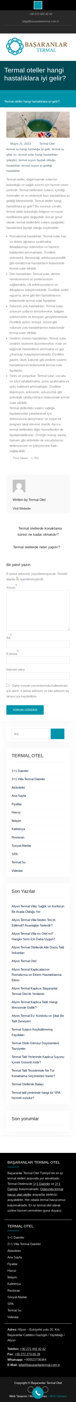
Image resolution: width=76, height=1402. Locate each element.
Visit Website (22, 508)
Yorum (10, 587)
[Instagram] (37, 29)
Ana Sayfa (19, 795)
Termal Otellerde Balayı (28, 1084)
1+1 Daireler (20, 771)
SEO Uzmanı (58, 1396)
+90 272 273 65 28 (27, 1354)
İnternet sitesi (15, 669)
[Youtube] (46, 29)
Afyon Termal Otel (24, 961)
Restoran (18, 837)
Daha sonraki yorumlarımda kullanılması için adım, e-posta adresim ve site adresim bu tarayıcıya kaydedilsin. (37, 691)
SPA (15, 854)
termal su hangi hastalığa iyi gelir (28, 149)
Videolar (17, 870)
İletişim (16, 821)
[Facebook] (28, 29)
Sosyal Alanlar (21, 845)
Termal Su (19, 862)
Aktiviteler (18, 787)
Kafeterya (18, 829)
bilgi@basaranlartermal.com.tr (40, 21)
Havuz (16, 812)
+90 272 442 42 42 (40, 14)
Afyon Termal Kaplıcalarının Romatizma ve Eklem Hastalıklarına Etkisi (36, 975)
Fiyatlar (17, 804)
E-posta (11, 654)
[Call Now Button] (38, 1393)
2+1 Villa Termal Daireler (28, 779)
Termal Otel (47, 143)
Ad (8, 638)
